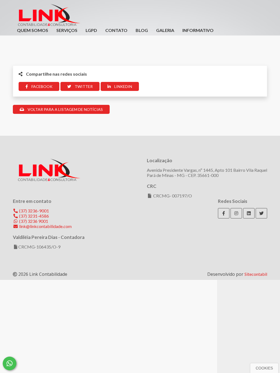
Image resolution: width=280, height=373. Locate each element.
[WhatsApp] (9, 363)
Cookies (264, 368)
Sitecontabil (255, 274)
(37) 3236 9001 (33, 221)
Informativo (198, 30)
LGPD (91, 30)
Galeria (165, 30)
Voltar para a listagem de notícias (65, 109)
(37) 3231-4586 (33, 215)
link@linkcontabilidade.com (45, 226)
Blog (142, 30)
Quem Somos (32, 30)
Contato (116, 30)
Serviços (66, 30)
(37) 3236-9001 (33, 210)
